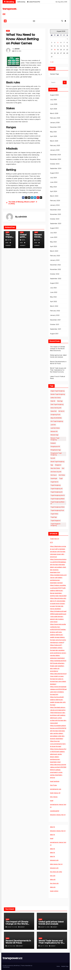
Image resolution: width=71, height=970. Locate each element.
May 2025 (53, 132)
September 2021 (55, 329)
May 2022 (53, 297)
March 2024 (54, 196)
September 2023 (55, 223)
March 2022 (54, 306)
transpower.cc (12, 958)
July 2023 (53, 233)
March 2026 (54, 113)
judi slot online (55, 428)
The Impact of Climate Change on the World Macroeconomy (57, 348)
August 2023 (54, 228)
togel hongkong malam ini (57, 502)
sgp (52, 465)
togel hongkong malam (57, 498)
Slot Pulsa (53, 785)
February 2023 (55, 255)
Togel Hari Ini (54, 539)
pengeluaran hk (55, 446)
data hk (53, 401)
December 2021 (55, 320)
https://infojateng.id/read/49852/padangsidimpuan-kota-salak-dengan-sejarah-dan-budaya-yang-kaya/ (58, 616)
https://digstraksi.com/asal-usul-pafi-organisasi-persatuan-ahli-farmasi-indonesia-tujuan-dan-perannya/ (58, 551)
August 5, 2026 (45, 927)
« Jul (51, 62)
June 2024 (53, 182)
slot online (62, 475)
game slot (53, 411)
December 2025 (55, 127)
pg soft (53, 458)
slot (63, 468)
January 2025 (54, 150)
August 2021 (54, 333)
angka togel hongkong (57, 391)
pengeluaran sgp (56, 450)
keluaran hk (54, 431)
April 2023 (53, 246)
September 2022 (55, 278)
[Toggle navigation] (34, 21)
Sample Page (54, 74)
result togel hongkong (57, 461)
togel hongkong (55, 485)
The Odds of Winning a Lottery (15, 203)
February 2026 (55, 118)
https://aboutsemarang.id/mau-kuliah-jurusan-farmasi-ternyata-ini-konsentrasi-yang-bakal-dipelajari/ (58, 679)
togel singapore (55, 520)
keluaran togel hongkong (55, 438)
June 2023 (53, 237)
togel (61, 478)
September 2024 (55, 168)
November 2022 (55, 269)
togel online (54, 513)
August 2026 (54, 95)
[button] (62, 21)
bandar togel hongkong (58, 394)
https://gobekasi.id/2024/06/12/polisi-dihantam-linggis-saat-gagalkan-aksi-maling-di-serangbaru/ (58, 666)
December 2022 (55, 265)
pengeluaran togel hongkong (56, 454)
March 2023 (54, 251)
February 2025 (55, 145)
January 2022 (54, 315)
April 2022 (53, 301)
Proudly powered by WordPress (11, 965)
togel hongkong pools (57, 510)
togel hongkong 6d (56, 492)
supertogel (54, 478)
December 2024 (55, 155)
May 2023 (53, 242)
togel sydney (54, 891)
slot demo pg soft (56, 471)
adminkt (17, 49)
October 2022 (54, 274)
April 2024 (53, 191)
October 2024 (54, 164)
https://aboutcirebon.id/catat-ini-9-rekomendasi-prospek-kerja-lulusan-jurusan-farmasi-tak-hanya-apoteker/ (58, 603)
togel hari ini (54, 482)
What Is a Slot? (29, 202)
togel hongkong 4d (56, 488)
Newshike (28, 965)
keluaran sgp (54, 435)
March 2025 (54, 141)
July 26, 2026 (11, 946)
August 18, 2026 (12, 927)
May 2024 (53, 187)
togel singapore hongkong (55, 524)
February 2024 (55, 200)
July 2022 (53, 288)
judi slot (53, 424)
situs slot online (55, 468)
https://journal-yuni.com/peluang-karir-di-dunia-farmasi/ (58, 743)
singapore (58, 465)
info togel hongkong (57, 421)
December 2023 (55, 210)
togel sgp (54, 517)
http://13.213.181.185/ (56, 418)
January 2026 (54, 122)
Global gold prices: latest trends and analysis (51, 922)
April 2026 (53, 109)
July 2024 (53, 177)
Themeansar (6, 967)
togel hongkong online (57, 507)
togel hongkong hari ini (58, 495)
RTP (51, 542)
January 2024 (55, 205)
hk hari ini (61, 411)
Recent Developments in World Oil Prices (18, 941)
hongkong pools (55, 414)
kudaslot (53, 443)
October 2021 (54, 324)
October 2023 (54, 219)
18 (55, 49)
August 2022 (54, 283)
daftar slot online (56, 397)
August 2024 (54, 173)
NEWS (8, 30)
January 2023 (54, 260)
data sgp (60, 401)
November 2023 (55, 214)
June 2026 (53, 104)
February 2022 (55, 311)
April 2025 (53, 136)
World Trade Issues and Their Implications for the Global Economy (58, 370)
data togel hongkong (57, 404)
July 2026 (53, 99)
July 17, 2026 (44, 946)
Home (58, 966)
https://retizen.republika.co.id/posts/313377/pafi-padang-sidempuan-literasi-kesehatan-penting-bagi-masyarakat (58, 590)
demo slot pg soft (56, 408)
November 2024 (55, 159)
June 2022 (53, 292)
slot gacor (54, 475)
